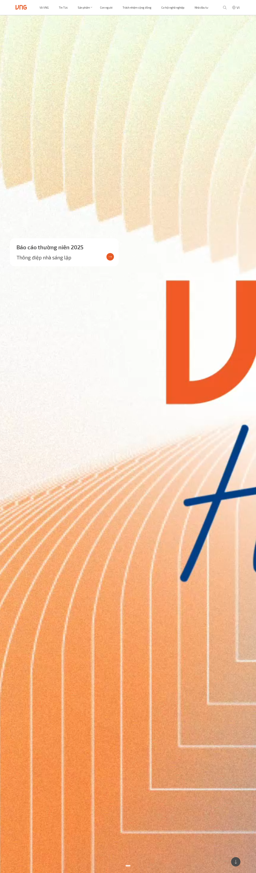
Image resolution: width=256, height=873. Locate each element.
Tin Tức (63, 7)
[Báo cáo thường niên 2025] (128, 444)
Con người (106, 7)
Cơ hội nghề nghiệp (172, 7)
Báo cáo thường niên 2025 (49, 247)
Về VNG (44, 7)
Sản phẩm (84, 7)
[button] (128, 865)
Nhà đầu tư (201, 7)
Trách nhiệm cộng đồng (137, 7)
